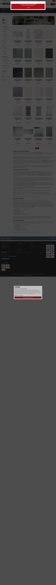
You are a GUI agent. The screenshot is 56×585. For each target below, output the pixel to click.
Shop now (28, 7)
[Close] (44, 2)
